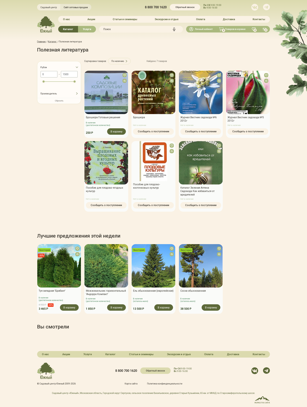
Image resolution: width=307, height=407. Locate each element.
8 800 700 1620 (156, 7)
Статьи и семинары (125, 19)
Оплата (200, 19)
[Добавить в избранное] (124, 75)
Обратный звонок (185, 7)
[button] (37, 278)
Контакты (259, 19)
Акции (91, 19)
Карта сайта (131, 383)
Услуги (87, 29)
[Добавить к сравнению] (124, 81)
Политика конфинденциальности (164, 383)
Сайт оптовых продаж (76, 7)
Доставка (229, 19)
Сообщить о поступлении (153, 131)
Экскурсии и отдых (166, 19)
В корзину (116, 131)
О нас (66, 19)
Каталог (68, 29)
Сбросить (59, 101)
